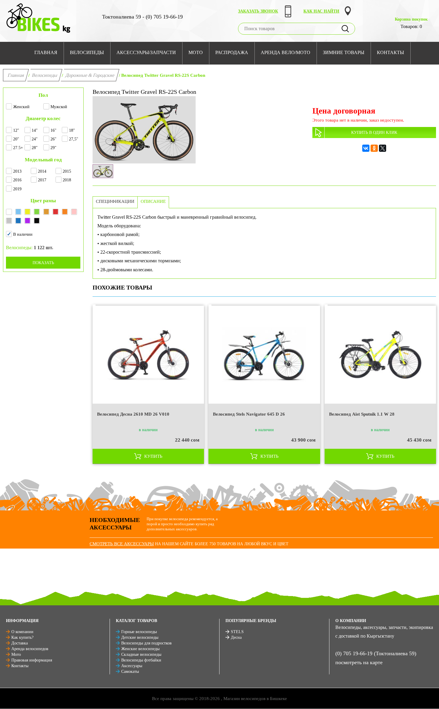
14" (35, 130)
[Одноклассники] (374, 148)
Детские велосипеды (139, 637)
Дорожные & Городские (90, 75)
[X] (382, 148)
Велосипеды (44, 75)
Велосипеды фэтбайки (141, 660)
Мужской (58, 107)
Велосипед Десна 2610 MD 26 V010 (133, 414)
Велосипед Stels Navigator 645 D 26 (249, 414)
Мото (16, 654)
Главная (16, 75)
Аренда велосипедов (29, 649)
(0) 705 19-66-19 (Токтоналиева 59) (375, 653)
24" (35, 139)
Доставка (19, 643)
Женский (21, 107)
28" (35, 148)
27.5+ (18, 148)
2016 (17, 180)
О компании (22, 632)
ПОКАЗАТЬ (43, 263)
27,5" (73, 139)
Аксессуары (131, 666)
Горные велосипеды (139, 632)
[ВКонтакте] (365, 148)
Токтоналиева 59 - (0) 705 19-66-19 (142, 17)
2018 (67, 180)
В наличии (23, 234)
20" (16, 139)
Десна (236, 637)
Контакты (19, 666)
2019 (17, 189)
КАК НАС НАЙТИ (321, 11)
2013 (17, 171)
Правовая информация (31, 660)
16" (53, 130)
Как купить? (22, 637)
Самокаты (130, 671)
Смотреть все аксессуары (122, 543)
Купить (153, 456)
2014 (42, 171)
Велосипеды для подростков (146, 643)
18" (72, 130)
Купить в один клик (374, 132)
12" (16, 130)
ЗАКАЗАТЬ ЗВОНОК (258, 11)
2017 (42, 180)
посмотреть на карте (359, 662)
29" (53, 148)
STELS (237, 632)
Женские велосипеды (140, 649)
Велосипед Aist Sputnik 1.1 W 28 (362, 414)
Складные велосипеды (141, 654)
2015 (67, 171)
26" (53, 139)
